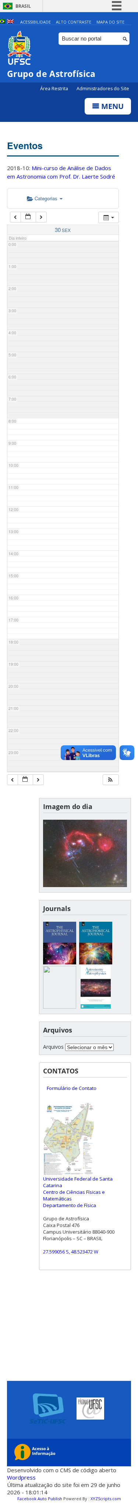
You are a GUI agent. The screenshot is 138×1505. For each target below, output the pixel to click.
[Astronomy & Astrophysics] (95, 1006)
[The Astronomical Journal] (95, 962)
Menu (111, 106)
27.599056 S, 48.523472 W (70, 1251)
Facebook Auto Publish (39, 1498)
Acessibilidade (35, 22)
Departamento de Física (69, 1205)
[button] (110, 780)
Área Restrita (54, 88)
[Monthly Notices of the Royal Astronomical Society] (59, 1006)
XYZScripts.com (106, 1498)
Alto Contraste (73, 22)
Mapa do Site (110, 22)
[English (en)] (10, 22)
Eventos (25, 145)
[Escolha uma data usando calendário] (28, 217)
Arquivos (53, 1046)
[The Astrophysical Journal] (59, 962)
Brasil (23, 6)
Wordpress (21, 1477)
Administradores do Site (103, 88)
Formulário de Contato (71, 1088)
